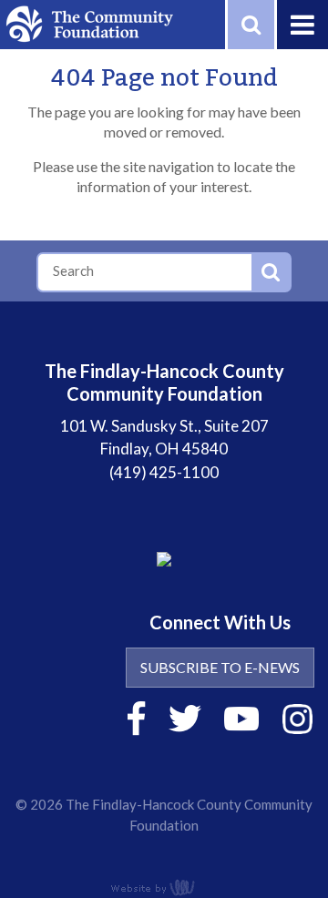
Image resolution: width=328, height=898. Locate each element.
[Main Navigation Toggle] (301, 24)
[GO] (270, 272)
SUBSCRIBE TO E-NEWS (220, 667)
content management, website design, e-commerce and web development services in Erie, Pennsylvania (164, 887)
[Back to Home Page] (89, 22)
